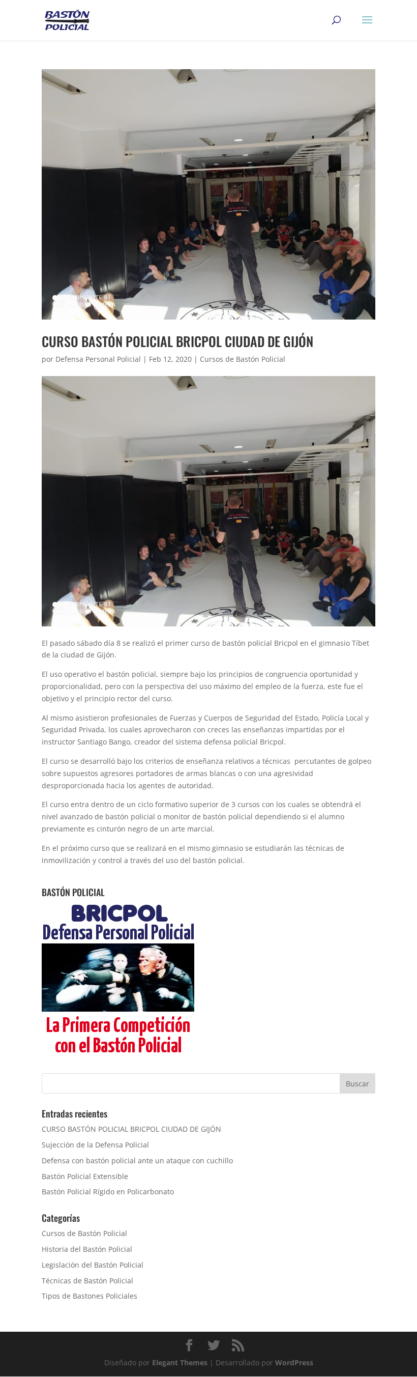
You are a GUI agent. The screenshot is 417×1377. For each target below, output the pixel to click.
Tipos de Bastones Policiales (89, 1296)
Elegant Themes (179, 1362)
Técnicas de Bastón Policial (87, 1280)
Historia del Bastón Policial (87, 1249)
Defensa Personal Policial (98, 359)
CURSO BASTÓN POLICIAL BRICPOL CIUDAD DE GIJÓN (177, 341)
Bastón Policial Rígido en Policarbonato (108, 1191)
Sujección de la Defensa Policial (95, 1145)
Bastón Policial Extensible (85, 1176)
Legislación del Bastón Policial (92, 1265)
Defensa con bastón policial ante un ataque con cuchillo (137, 1160)
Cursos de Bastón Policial (242, 359)
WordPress (294, 1362)
